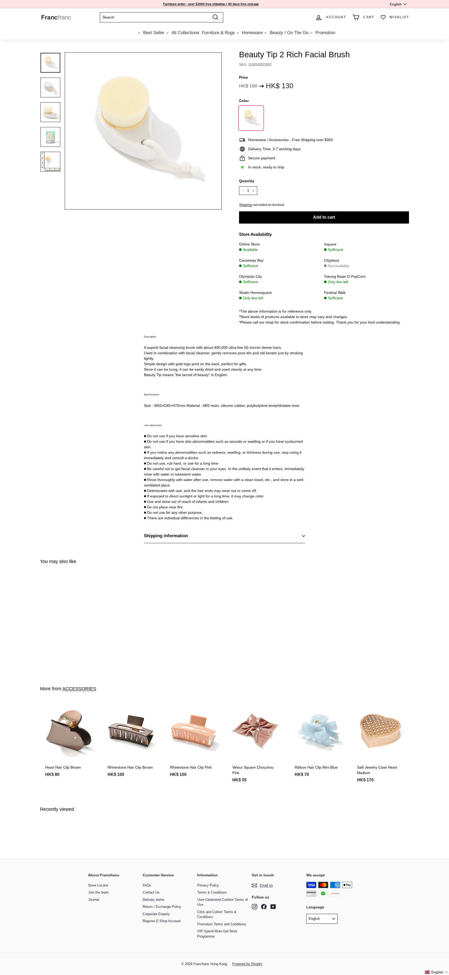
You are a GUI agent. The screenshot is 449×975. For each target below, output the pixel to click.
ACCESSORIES (79, 688)
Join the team (98, 892)
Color (244, 101)
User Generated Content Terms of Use (222, 902)
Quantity (246, 181)
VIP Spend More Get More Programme (217, 933)
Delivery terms (153, 900)
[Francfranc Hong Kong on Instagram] (254, 906)
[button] (436, 972)
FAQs (147, 885)
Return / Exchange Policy (162, 907)
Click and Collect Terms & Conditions (216, 914)
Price (243, 77)
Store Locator (98, 885)
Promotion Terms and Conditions (221, 924)
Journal (93, 900)
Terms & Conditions (212, 892)
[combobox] (161, 17)
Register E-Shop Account (162, 921)
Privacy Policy (208, 885)
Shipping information (166, 535)
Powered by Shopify (247, 964)
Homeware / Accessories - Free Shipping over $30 (210, 4)
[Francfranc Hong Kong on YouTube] (273, 906)
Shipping (245, 205)
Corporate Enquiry (156, 914)
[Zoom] (143, 131)
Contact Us (151, 892)
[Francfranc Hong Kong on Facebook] (264, 906)
